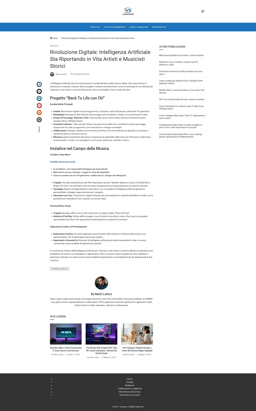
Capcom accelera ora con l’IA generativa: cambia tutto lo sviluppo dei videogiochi (89, 175)
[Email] (39, 119)
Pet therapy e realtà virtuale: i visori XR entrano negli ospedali (137, 349)
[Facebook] (39, 84)
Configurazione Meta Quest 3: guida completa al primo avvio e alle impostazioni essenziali (180, 126)
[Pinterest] (39, 105)
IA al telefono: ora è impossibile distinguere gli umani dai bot (80, 169)
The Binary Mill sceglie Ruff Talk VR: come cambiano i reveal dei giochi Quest (101, 351)
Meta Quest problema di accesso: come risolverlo (181, 55)
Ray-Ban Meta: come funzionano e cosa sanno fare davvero (66, 349)
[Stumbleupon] (39, 112)
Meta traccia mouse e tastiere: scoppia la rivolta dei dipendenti (81, 172)
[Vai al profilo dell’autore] (101, 283)
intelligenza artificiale (60, 269)
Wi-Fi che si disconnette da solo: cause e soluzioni (181, 99)
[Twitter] (39, 91)
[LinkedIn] (39, 98)
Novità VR (54, 46)
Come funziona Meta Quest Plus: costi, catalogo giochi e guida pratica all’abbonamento (180, 135)
